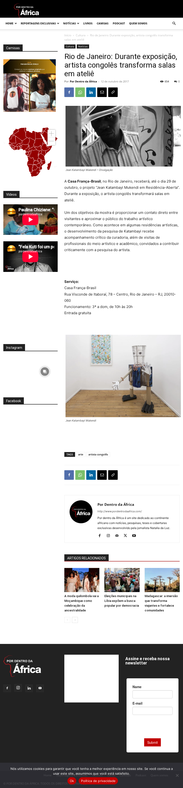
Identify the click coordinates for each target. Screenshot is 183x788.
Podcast (119, 23)
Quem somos (138, 23)
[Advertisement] (122, 266)
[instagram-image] (16, 370)
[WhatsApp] (80, 92)
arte (80, 454)
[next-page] (75, 620)
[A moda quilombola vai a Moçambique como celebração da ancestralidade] (81, 580)
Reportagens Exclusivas (38, 23)
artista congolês (98, 454)
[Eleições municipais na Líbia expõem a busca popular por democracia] (121, 580)
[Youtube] (136, 536)
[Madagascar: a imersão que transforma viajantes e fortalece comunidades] (162, 580)
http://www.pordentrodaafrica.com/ (119, 511)
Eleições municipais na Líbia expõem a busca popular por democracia (121, 600)
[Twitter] (127, 536)
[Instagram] (110, 536)
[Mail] (118, 536)
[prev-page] (67, 620)
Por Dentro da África (83, 81)
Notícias (69, 23)
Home (9, 23)
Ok (72, 781)
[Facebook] (69, 92)
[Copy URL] (113, 92)
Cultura (81, 35)
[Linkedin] (91, 92)
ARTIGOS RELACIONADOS (86, 558)
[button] (174, 23)
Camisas (102, 23)
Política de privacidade (98, 781)
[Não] (177, 775)
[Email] (102, 92)
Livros (87, 23)
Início (67, 35)
